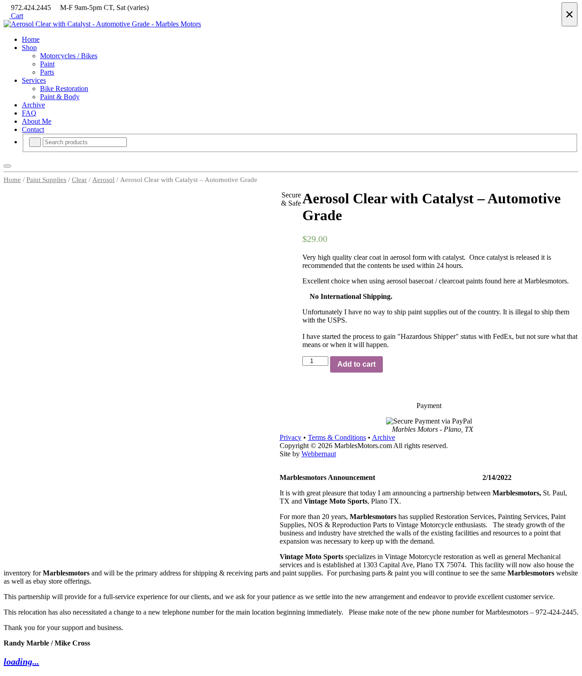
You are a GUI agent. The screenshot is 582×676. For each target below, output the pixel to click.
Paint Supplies (46, 179)
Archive (33, 105)
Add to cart (356, 364)
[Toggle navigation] (7, 166)
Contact (33, 129)
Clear (79, 179)
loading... (21, 661)
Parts (47, 72)
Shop (29, 47)
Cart (16, 16)
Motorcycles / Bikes (68, 56)
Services (34, 80)
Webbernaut (318, 454)
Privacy (290, 437)
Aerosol (103, 179)
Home (31, 39)
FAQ (29, 113)
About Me (36, 121)
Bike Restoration (64, 88)
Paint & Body (60, 97)
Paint (47, 64)
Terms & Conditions (337, 437)
